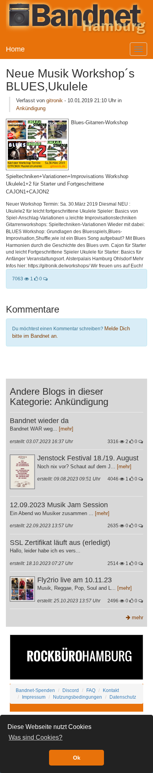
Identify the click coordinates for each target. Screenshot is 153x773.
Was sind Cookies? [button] (35, 737)
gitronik (54, 100)
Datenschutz (122, 696)
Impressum (34, 696)
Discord (70, 690)
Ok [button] (76, 758)
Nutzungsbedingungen (77, 696)
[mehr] (66, 429)
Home (15, 49)
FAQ (90, 690)
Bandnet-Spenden (35, 690)
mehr (136, 617)
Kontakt (111, 690)
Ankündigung (31, 108)
